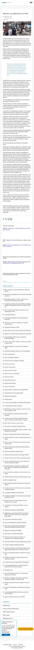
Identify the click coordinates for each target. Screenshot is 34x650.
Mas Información (5, 632)
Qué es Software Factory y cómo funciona (14, 423)
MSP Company (6, 615)
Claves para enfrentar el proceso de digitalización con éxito (18, 541)
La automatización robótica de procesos (13, 405)
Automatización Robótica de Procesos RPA (14, 492)
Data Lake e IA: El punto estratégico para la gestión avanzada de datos (16, 323)
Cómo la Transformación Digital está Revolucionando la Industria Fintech (17, 447)
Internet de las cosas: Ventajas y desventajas (14, 360)
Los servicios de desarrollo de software (13, 519)
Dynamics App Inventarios (10, 396)
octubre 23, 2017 (8, 17)
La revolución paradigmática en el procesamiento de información (16, 318)
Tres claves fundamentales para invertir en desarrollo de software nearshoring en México (17, 462)
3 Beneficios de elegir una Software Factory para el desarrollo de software (16, 558)
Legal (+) (15, 644)
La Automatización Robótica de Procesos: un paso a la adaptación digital (17, 592)
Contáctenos (20, 644)
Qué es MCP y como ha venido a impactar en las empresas (18, 330)
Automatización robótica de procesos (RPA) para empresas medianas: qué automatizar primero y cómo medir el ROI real (18, 305)
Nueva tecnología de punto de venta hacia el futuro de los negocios (17, 484)
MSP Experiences (7, 621)
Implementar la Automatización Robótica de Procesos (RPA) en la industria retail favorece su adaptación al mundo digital (16, 514)
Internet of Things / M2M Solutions (11, 608)
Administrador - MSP (7, 16)
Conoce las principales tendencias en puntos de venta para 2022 (17, 553)
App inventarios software (10, 380)
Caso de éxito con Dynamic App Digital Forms (15, 426)
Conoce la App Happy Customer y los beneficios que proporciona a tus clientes (16, 574)
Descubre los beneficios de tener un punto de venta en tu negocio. (17, 583)
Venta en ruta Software (10, 386)
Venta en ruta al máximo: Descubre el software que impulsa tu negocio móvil (18, 342)
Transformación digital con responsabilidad (14, 510)
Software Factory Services (9, 628)
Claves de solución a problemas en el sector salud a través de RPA (17, 472)
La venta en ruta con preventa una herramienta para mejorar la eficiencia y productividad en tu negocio (16, 419)
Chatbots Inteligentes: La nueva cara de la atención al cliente (16, 347)
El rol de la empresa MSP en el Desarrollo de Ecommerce (17, 402)
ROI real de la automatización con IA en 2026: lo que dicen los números (18, 295)
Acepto (6, 634)
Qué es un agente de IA (10, 354)
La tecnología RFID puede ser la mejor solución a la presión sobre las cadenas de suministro (16, 566)
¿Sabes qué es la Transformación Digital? (14, 533)
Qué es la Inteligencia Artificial (12, 357)
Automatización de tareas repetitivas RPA (14, 393)
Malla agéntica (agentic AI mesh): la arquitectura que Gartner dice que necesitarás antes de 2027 (16, 299)
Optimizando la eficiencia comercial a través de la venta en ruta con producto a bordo (18, 409)
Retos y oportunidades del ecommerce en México (15, 522)
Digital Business (6, 605)
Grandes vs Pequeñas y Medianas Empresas (14, 544)
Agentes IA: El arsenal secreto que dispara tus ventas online (18, 333)
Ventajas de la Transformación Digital (13, 530)
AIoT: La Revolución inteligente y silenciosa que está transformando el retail (16, 310)
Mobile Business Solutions (9, 611)
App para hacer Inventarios (11, 370)
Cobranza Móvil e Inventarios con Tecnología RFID (16, 389)
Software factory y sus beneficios (12, 373)
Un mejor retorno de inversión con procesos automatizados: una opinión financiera (18, 488)
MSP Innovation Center (8, 624)
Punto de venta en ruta (10, 364)
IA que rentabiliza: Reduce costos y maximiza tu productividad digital (15, 337)
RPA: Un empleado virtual (10, 480)
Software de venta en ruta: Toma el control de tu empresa (17, 458)
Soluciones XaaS (8, 399)
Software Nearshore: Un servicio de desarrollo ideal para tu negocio (18, 438)
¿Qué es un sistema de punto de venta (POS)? (15, 596)
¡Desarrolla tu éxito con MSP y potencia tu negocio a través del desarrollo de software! (18, 430)
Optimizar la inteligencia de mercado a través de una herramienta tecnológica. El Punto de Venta (16, 578)
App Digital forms (9, 570)
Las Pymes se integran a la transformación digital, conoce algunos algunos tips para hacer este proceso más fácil (17, 548)
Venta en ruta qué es (9, 376)
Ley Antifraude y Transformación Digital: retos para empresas (16, 506)
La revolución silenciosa (10, 314)
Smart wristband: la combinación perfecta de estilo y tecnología (16, 414)
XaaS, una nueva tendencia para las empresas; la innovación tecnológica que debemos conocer (15, 526)
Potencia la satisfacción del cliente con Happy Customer (17, 434)
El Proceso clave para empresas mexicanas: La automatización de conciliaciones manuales (15, 537)
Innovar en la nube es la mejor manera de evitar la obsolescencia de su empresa (16, 501)
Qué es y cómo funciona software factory (14, 451)
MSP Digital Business (8, 618)
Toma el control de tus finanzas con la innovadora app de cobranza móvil (17, 442)
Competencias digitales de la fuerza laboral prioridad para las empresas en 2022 (18, 496)
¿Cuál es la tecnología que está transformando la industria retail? (17, 588)
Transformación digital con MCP (12, 327)
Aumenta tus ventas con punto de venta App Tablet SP (17, 454)
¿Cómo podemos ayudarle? (25, 629)
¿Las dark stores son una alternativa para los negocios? (17, 562)
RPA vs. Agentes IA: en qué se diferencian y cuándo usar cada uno (17, 290)
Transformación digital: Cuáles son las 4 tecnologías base (17, 351)
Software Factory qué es (10, 367)
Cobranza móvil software (10, 383)
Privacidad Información (7, 644)
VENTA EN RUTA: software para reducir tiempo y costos (18, 476)
